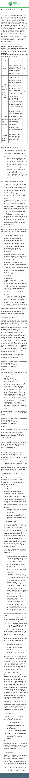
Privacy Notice (20, 774)
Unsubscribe (7, 776)
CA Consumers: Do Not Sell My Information (19, 776)
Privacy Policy (13, 774)
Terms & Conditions (5, 774)
